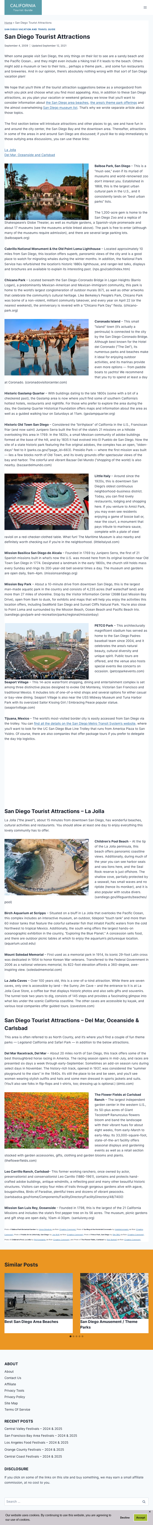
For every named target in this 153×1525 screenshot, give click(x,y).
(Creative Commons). (132, 1240)
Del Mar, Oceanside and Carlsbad (29, 155)
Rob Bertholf (112, 1240)
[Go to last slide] (10, 1303)
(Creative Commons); (67, 1229)
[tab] (70, 1336)
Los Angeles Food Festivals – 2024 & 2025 (36, 1442)
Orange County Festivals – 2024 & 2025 (34, 1449)
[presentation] (38, 1296)
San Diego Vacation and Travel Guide (29, 29)
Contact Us (12, 1378)
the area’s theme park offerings (113, 102)
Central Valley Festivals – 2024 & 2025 (33, 1429)
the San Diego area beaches (67, 102)
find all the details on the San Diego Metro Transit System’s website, (85, 723)
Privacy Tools (14, 1390)
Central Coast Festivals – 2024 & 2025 (33, 1456)
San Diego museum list (60, 108)
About (9, 1371)
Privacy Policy (14, 1397)
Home (8, 22)
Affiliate (10, 1384)
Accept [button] (140, 1517)
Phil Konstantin (40, 1240)
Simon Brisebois (45, 1229)
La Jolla (10, 150)
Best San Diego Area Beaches (31, 1321)
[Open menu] (145, 7)
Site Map (11, 1403)
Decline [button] (125, 1517)
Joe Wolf (56, 1235)
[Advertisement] (76, 773)
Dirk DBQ (116, 1235)
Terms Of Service (17, 1409)
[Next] (143, 1303)
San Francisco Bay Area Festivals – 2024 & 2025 (40, 1435)
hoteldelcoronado (122, 1229)
